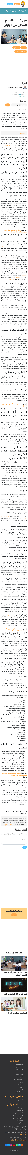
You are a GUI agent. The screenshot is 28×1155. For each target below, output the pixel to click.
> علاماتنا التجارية (19, 1120)
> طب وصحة (20, 1077)
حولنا (22, 1147)
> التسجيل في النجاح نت (17, 1115)
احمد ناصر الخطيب (15, 87)
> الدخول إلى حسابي (18, 1118)
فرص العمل (11, 615)
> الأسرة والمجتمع (19, 1079)
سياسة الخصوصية (16, 1147)
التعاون (3, 246)
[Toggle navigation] (4, 4)
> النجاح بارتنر (20, 1110)
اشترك (14, 915)
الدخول (17, 4)
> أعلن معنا (21, 1108)
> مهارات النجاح (20, 1066)
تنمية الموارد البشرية (7, 145)
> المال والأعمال (20, 1069)
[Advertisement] (14, 67)
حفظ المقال (22, 96)
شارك (7, 105)
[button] (14, 133)
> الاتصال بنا (21, 1123)
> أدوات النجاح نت (19, 1092)
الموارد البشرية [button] (20, 51)
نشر (24, 847)
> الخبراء (22, 1087)
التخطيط (24, 275)
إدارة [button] (23, 47)
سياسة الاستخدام (8, 1147)
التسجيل (10, 4)
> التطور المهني (20, 1074)
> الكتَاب (22, 1089)
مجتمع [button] (16, 47)
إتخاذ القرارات (10, 279)
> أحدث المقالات (20, 1064)
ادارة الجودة (15, 94)
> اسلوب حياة (20, 1071)
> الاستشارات (20, 1084)
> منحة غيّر (21, 1100)
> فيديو (22, 1082)
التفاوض (18, 277)
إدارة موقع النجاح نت (8, 824)
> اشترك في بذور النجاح (17, 1113)
